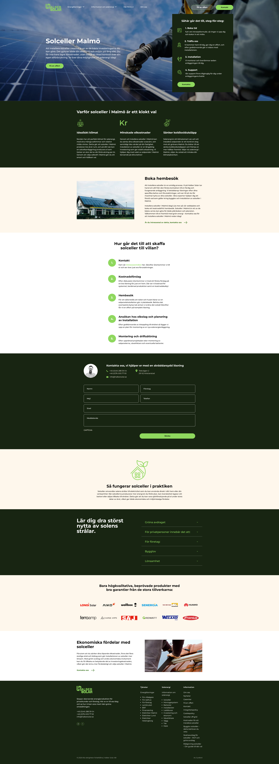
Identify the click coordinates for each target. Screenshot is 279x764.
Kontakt (187, 706)
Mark (166, 726)
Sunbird (199, 758)
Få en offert (188, 703)
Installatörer (169, 708)
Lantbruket (147, 705)
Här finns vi (129, 7)
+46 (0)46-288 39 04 (85, 711)
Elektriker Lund (149, 716)
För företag (147, 702)
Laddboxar (168, 710)
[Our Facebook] (82, 723)
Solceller (167, 700)
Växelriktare (169, 718)
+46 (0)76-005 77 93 (85, 714)
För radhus (146, 700)
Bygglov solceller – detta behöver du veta (191, 729)
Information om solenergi (102, 7)
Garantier (187, 699)
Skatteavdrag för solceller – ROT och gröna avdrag (191, 737)
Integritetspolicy (190, 710)
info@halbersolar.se (85, 717)
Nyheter (187, 696)
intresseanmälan (134, 265)
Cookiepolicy (189, 713)
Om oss (143, 7)
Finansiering (147, 710)
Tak (165, 723)
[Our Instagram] (78, 723)
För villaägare (148, 697)
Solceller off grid (190, 717)
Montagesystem (171, 702)
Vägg (166, 721)
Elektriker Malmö (149, 713)
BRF (144, 708)
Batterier (167, 705)
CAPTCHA (88, 430)
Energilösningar (75, 7)
